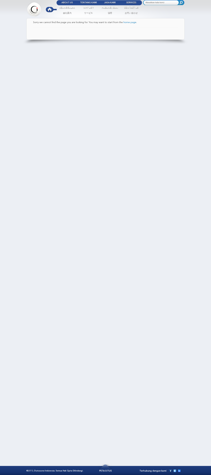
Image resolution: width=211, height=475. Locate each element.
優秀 (110, 13)
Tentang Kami (88, 3)
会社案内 (67, 13)
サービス (88, 13)
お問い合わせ (131, 13)
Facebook (170, 470)
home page (129, 22)
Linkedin (179, 470)
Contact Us (131, 8)
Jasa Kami (110, 3)
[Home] (41, 8)
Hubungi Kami (110, 8)
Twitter (175, 470)
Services (131, 3)
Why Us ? (88, 8)
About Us (67, 3)
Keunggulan (67, 8)
